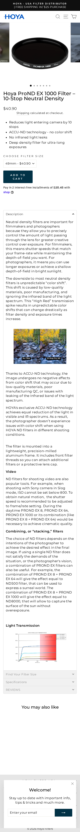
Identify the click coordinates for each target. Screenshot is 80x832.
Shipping (23, 113)
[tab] (40, 214)
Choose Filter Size (23, 156)
